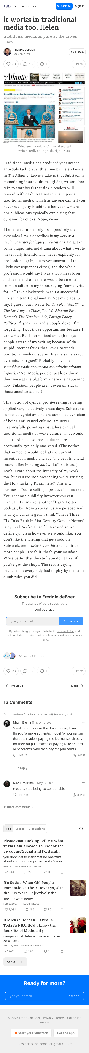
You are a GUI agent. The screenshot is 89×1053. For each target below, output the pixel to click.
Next (74, 686)
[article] (44, 856)
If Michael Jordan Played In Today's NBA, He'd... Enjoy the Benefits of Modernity (29, 925)
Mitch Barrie (22, 722)
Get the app (66, 1033)
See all (12, 961)
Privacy (48, 1018)
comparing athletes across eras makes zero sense (31, 938)
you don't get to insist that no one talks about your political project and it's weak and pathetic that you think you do (33, 859)
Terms (60, 1018)
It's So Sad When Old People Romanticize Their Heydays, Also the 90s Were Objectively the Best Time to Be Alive (33, 888)
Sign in (80, 6)
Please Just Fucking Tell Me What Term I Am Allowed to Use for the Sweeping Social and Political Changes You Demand (33, 846)
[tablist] (25, 828)
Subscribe (64, 6)
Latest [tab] (19, 829)
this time (47, 169)
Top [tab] (8, 829)
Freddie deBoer (24, 49)
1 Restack (38, 656)
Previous (17, 686)
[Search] (81, 828)
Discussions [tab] (37, 829)
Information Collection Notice (48, 635)
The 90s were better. (18, 898)
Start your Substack (33, 1033)
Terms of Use (65, 631)
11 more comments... (18, 807)
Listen (79, 52)
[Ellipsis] (83, 722)
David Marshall (24, 782)
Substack (23, 1044)
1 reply (22, 768)
